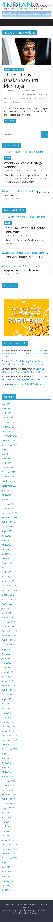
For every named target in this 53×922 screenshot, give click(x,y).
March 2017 (7, 830)
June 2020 (6, 658)
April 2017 (6, 826)
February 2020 (8, 676)
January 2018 (8, 785)
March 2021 (7, 617)
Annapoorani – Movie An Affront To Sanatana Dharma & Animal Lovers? (26, 353)
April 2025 (6, 463)
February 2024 (8, 504)
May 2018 (6, 767)
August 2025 (8, 449)
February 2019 (8, 726)
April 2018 (6, 771)
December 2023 (9, 513)
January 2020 (8, 681)
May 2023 (6, 540)
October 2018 (8, 744)
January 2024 (8, 508)
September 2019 (9, 694)
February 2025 (8, 472)
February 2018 (8, 780)
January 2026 (8, 426)
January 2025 (8, 476)
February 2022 (8, 576)
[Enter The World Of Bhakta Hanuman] (26, 216)
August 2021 (8, 603)
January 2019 (8, 731)
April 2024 (6, 494)
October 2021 (8, 594)
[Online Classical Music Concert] (17, 191)
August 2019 (8, 699)
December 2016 (9, 844)
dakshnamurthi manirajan (27, 94)
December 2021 (9, 585)
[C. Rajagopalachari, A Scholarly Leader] (21, 266)
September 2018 (9, 749)
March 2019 (7, 721)
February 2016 (8, 885)
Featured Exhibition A (14, 69)
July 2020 (6, 653)
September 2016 (9, 858)
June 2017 (6, 817)
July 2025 (6, 454)
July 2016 (6, 867)
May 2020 (6, 662)
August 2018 (8, 753)
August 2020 (8, 649)
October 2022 (8, 558)
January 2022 (8, 581)
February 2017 (8, 835)
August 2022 (8, 563)
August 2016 (8, 862)
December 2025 (9, 431)
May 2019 (6, 712)
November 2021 (9, 590)
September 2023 (9, 526)
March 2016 (7, 880)
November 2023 (9, 517)
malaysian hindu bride (27, 98)
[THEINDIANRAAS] (26, 3)
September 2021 (9, 599)
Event (7, 158)
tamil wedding (23, 102)
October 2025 (8, 440)
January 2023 (8, 553)
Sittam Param (30, 90)
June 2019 (6, 708)
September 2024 (9, 485)
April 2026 (6, 413)
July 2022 (6, 567)
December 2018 (9, 735)
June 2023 (6, 535)
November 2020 (9, 635)
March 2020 (7, 672)
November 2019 (9, 685)
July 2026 (6, 404)
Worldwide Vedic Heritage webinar (23, 165)
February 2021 (8, 622)
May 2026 (6, 408)
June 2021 (6, 612)
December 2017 (9, 790)
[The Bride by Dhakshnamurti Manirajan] (26, 39)
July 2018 (6, 758)
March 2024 (7, 499)
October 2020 (8, 640)
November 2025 (9, 435)
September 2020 (9, 644)
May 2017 (6, 821)
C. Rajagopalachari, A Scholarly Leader (24, 269)
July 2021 (6, 608)
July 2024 (6, 490)
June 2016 (6, 871)
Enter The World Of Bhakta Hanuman (24, 230)
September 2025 (9, 444)
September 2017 (9, 803)
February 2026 (8, 422)
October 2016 (8, 853)
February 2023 (8, 549)
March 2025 (7, 467)
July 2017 (6, 812)
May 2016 (6, 876)
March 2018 (7, 776)
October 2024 (8, 481)
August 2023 (8, 531)
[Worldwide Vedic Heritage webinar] (26, 151)
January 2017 (8, 840)
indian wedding (10, 98)
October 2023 (8, 522)
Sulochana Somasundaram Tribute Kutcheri (26, 255)
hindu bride (43, 94)
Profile (8, 223)
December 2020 (9, 631)
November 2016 (9, 849)
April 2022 (6, 572)
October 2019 (8, 690)
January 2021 (8, 626)
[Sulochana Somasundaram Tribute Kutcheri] (23, 252)
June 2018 (6, 762)
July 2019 (6, 703)
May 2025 (6, 458)
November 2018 (9, 740)
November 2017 (9, 794)
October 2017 (8, 799)
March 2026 (7, 417)
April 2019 (6, 717)
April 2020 (6, 667)
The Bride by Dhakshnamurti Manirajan (21, 80)
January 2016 (8, 889)
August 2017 (8, 808)
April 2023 (6, 544)
